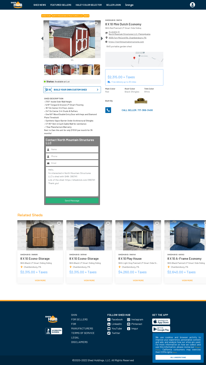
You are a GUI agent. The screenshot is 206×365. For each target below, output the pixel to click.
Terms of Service (83, 333)
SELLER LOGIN (113, 4)
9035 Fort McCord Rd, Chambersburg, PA (127, 37)
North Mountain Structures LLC (67, 16)
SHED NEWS (39, 4)
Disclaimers (79, 342)
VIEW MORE (40, 280)
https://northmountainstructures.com (126, 41)
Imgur (134, 328)
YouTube (117, 328)
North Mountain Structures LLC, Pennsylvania (129, 34)
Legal (75, 337)
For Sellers (79, 319)
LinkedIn (117, 323)
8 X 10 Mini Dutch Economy (123, 24)
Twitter (116, 333)
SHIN (74, 314)
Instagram (137, 319)
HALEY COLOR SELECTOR (89, 4)
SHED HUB (46, 16)
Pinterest (136, 323)
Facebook (117, 319)
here (175, 352)
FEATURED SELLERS (60, 4)
